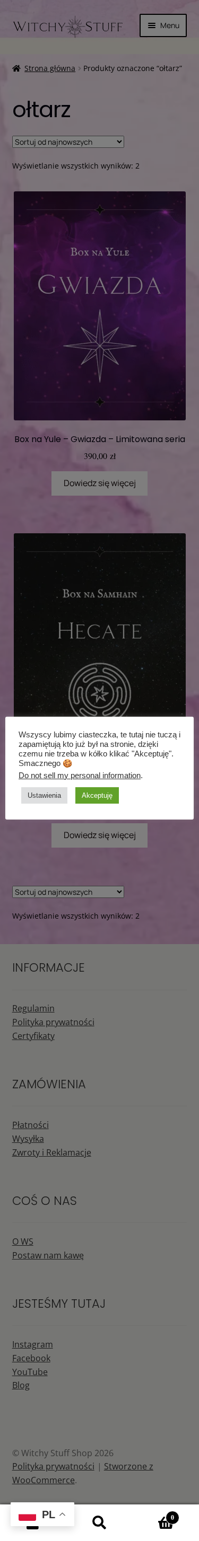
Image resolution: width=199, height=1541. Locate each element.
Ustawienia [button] (44, 795)
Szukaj (99, 1523)
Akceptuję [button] (97, 795)
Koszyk (153, 1513)
